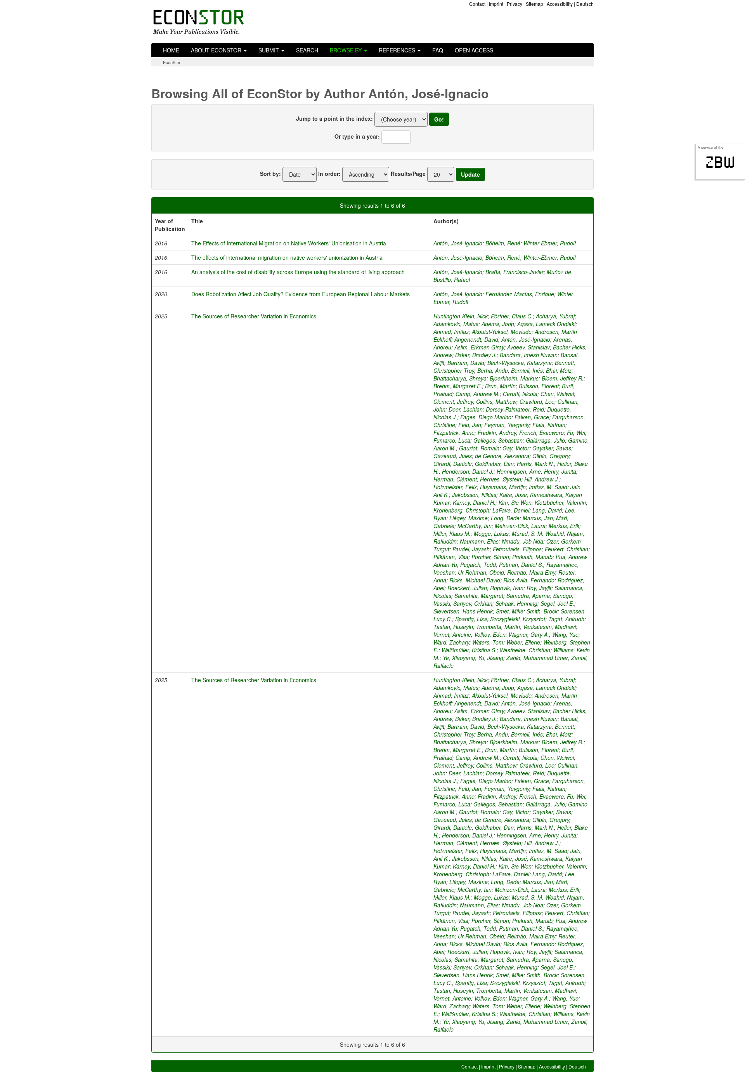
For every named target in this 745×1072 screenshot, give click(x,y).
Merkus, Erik (564, 526)
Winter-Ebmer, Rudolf (549, 243)
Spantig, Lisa (471, 619)
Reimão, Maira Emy (531, 572)
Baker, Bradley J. (476, 355)
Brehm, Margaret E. (457, 386)
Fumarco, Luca (451, 440)
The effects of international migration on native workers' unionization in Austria (287, 257)
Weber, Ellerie (523, 642)
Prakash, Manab (532, 557)
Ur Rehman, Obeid (481, 572)
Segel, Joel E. (557, 603)
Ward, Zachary (451, 642)
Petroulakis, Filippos (517, 549)
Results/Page (408, 173)
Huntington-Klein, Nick (460, 316)
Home (171, 50)
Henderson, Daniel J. (468, 471)
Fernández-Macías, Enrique (519, 294)
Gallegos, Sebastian (498, 440)
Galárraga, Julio (545, 440)
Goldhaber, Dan (494, 463)
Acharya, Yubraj (555, 316)
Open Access (474, 50)
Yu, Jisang (490, 658)
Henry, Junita (560, 471)
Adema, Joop (498, 324)
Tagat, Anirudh (566, 619)
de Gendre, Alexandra (502, 456)
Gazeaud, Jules (452, 456)
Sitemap (534, 3)
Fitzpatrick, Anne (454, 432)
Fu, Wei (576, 432)
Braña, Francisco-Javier (514, 272)
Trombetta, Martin (498, 627)
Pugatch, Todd (478, 564)
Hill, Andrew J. (541, 479)
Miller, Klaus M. (452, 533)
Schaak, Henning (516, 603)
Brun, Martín (500, 386)
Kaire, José (513, 495)
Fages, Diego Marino (485, 417)
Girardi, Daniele (452, 463)
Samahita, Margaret (478, 595)
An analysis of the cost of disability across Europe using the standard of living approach (298, 272)
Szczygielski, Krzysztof (517, 619)
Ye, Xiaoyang (459, 658)
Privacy (514, 3)
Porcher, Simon (490, 557)
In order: (329, 173)
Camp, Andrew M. (478, 394)
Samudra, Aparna (528, 595)
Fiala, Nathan (548, 425)
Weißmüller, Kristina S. (469, 650)
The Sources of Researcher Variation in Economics (253, 316)
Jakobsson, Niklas (474, 495)
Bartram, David (465, 363)
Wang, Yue (565, 634)
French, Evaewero (541, 432)
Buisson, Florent (539, 386)
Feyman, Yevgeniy (506, 425)
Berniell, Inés (527, 370)
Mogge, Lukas (491, 533)
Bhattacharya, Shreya (460, 378)
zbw (720, 162)
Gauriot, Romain (479, 448)
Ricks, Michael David (474, 580)
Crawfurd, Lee (537, 401)
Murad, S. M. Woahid (538, 533)
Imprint (496, 3)
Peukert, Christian (566, 549)
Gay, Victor (515, 448)
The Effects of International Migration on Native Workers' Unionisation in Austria (288, 243)
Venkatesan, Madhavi (549, 627)
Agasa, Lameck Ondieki (546, 324)
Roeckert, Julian (467, 588)
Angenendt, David (476, 339)
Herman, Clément (455, 479)
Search (307, 50)
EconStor (171, 62)
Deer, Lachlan (466, 409)
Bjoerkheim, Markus (514, 378)
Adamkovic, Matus (455, 324)
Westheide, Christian (525, 650)
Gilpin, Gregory (550, 456)
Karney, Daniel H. (474, 502)
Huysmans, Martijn (503, 487)
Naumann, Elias (479, 541)
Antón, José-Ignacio (457, 243)
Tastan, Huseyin (453, 627)
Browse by (346, 50)
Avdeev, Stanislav (528, 347)
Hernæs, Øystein (500, 479)
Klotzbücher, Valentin (560, 502)
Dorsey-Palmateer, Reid (515, 409)
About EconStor (217, 50)
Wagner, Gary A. (529, 634)
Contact (477, 3)
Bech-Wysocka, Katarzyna (519, 363)
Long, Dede (505, 518)
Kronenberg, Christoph (461, 510)
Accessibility (560, 3)
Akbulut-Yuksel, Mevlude (502, 331)
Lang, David (547, 510)
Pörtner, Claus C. (512, 316)
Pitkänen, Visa (450, 557)
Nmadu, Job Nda (522, 541)
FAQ (437, 50)
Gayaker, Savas (551, 448)
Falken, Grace (532, 417)
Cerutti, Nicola (520, 394)
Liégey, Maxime (468, 518)
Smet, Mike (509, 611)
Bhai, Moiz (559, 370)
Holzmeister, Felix (455, 487)
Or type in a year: (357, 136)
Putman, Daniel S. (521, 564)
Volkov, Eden (490, 634)
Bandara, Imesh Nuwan (529, 355)
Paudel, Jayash (471, 549)
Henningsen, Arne (519, 471)
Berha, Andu (492, 370)
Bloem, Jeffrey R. (563, 378)
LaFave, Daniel (510, 510)
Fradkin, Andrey (497, 432)
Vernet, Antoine (452, 634)
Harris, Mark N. (535, 463)
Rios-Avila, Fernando (528, 580)
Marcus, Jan (538, 518)
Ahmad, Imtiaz (451, 331)
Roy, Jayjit (539, 588)
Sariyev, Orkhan (472, 603)
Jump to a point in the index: (334, 118)
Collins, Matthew (496, 401)
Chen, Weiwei (557, 394)
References (398, 50)
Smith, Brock (542, 611)
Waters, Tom (487, 642)
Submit (269, 50)
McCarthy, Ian (474, 526)
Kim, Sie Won (515, 502)
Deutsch (585, 3)
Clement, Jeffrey (453, 401)
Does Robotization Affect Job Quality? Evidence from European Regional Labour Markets (300, 294)
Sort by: (270, 173)
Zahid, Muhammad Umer (537, 658)
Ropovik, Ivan (506, 588)
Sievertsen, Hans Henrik (463, 611)
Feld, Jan (469, 425)
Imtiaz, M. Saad (548, 487)
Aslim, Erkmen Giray (479, 347)
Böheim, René (502, 243)
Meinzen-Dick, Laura (520, 526)
